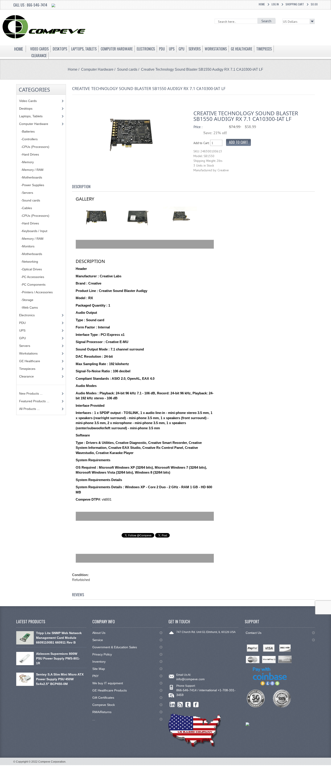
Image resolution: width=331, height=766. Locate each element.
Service (97, 640)
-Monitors (26, 246)
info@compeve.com (190, 679)
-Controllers (28, 139)
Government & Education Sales (114, 647)
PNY (95, 676)
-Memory (26, 162)
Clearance (26, 376)
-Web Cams (28, 307)
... (93, 719)
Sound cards (127, 69)
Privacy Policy (102, 654)
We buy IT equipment (107, 683)
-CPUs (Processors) (34, 147)
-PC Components (32, 284)
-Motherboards (30, 177)
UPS (22, 330)
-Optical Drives (30, 269)
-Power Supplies (31, 185)
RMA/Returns (101, 712)
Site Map (98, 669)
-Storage (26, 300)
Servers (24, 346)
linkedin (172, 704)
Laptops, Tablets (31, 116)
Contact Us (253, 633)
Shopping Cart (295, 4)
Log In (275, 4)
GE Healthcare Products (109, 690)
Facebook (196, 704)
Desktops (25, 108)
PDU (22, 323)
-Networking (28, 261)
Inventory (99, 661)
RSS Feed (180, 704)
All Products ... (29, 409)
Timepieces (27, 369)
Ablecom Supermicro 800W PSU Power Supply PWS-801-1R (58, 658)
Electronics (27, 315)
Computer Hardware (97, 69)
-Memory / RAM (31, 170)
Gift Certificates (103, 697)
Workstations (28, 353)
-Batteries (27, 131)
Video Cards (28, 101)
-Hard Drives (29, 154)
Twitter (188, 704)
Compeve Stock (103, 705)
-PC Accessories (31, 277)
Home (262, 4)
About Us (98, 633)
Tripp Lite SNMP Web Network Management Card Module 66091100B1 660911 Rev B (59, 637)
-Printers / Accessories (36, 292)
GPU (22, 338)
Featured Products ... (34, 401)
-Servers (26, 192)
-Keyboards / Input (33, 231)
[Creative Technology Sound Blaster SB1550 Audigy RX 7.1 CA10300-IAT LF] (130, 134)
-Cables (25, 208)
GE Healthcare (29, 361)
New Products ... (31, 393)
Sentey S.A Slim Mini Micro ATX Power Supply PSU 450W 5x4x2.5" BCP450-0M (60, 679)
